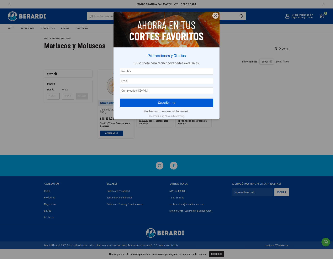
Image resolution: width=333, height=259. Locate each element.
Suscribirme (166, 103)
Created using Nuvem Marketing (166, 116)
